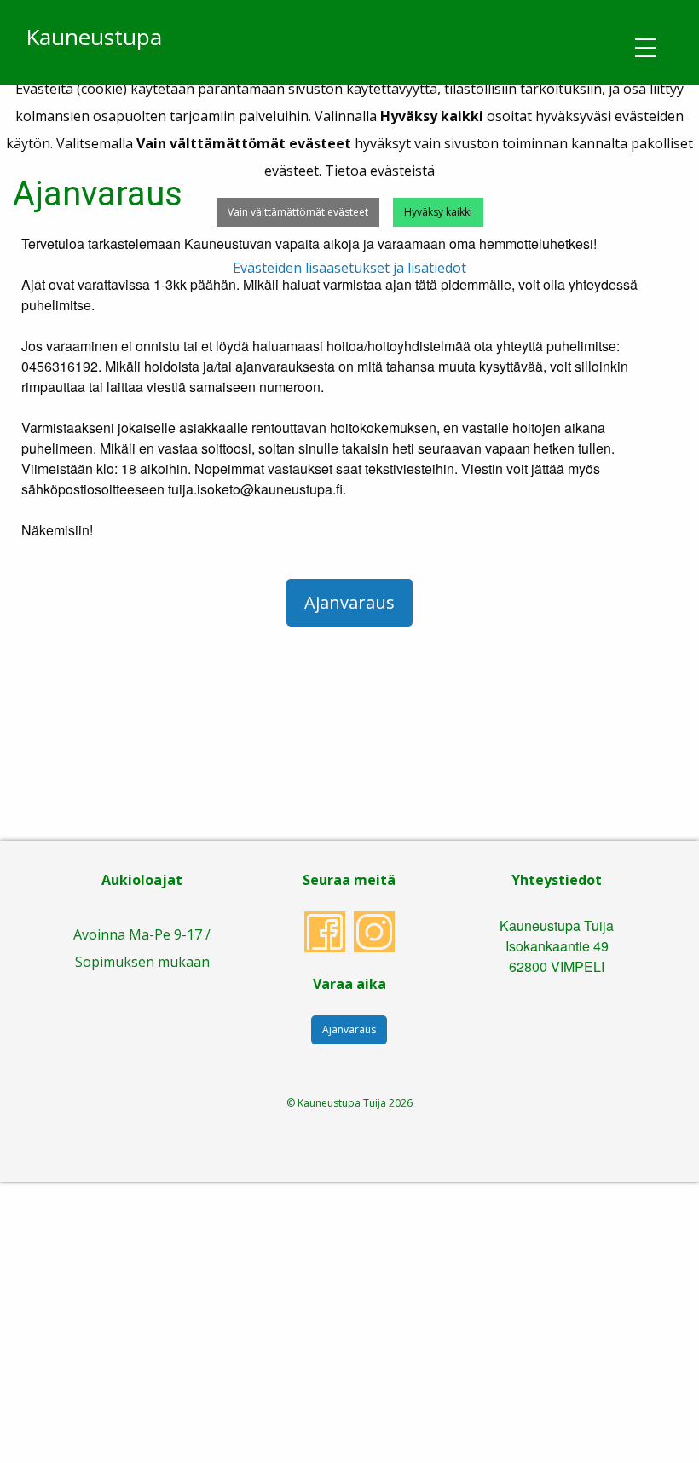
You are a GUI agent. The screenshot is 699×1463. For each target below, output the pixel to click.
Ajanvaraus (349, 602)
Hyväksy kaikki (438, 212)
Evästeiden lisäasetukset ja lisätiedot (349, 267)
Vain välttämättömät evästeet (298, 212)
